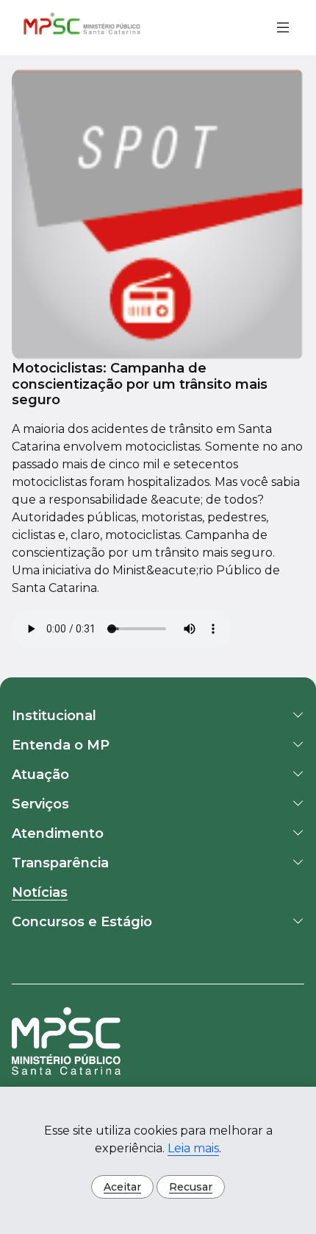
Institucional (54, 716)
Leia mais (193, 1148)
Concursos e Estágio (82, 922)
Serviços (40, 804)
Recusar (190, 1187)
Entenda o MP (60, 745)
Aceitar (122, 1187)
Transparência (60, 863)
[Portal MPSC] (82, 27)
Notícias (40, 892)
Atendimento (58, 833)
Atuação (40, 774)
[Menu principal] (277, 27)
